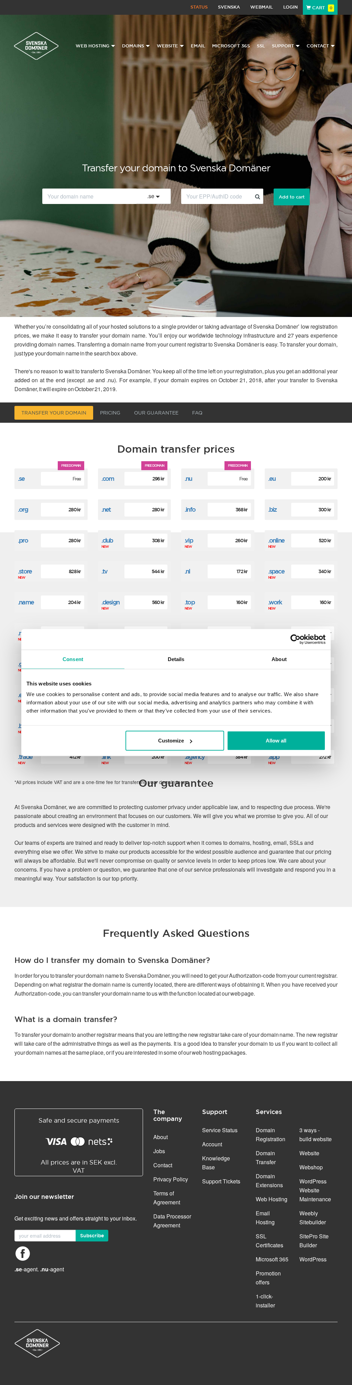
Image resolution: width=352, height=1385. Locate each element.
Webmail (261, 7)
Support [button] (283, 46)
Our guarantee (156, 413)
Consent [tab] (73, 659)
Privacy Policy (170, 1179)
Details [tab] (176, 659)
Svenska (229, 7)
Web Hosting (271, 1199)
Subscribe (92, 1236)
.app (273, 757)
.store (25, 571)
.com (107, 479)
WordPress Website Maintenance (315, 1190)
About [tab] (279, 659)
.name (26, 602)
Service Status (220, 1130)
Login (290, 7)
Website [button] (167, 46)
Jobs (159, 1151)
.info (190, 509)
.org (23, 509)
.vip (189, 540)
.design (110, 602)
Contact (162, 1165)
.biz (272, 509)
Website (309, 1153)
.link (106, 757)
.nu (188, 479)
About (160, 1137)
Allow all (276, 740)
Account (212, 1144)
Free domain (70, 465)
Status (199, 7)
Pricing (110, 413)
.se (21, 479)
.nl (187, 571)
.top (190, 602)
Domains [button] (133, 46)
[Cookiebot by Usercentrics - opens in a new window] (295, 639)
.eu (272, 479)
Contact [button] (318, 46)
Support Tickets (221, 1181)
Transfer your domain (53, 413)
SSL (261, 46)
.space (276, 571)
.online (276, 540)
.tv (104, 571)
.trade (25, 757)
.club (107, 540)
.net (106, 509)
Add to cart (292, 197)
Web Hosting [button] (92, 46)
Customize (171, 740)
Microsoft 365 (231, 46)
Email (198, 46)
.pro (23, 540)
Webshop (311, 1167)
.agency (195, 757)
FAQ (197, 413)
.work (275, 602)
